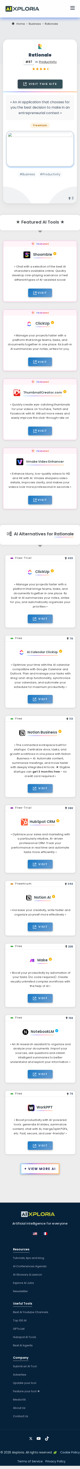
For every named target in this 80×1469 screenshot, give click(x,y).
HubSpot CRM (42, 821)
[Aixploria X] (31, 1437)
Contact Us (20, 1416)
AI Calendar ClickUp (42, 652)
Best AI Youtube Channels (30, 1312)
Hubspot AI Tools (24, 1337)
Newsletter (20, 1291)
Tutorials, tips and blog (28, 1258)
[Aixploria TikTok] (48, 1437)
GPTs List (19, 1329)
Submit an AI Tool (25, 1366)
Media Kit (19, 1400)
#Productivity (50, 174)
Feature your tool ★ (26, 1391)
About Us (19, 1408)
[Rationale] (40, 149)
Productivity (48, 62)
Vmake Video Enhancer (45, 461)
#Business (27, 174)
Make (42, 960)
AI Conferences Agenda (30, 1266)
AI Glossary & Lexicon (27, 1275)
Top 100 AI (19, 1320)
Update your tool (24, 1383)
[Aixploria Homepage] (24, 8)
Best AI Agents (23, 1345)
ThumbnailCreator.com (42, 392)
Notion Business (42, 732)
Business (35, 24)
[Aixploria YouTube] (39, 1437)
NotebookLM (42, 1031)
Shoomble (42, 254)
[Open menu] (72, 8)
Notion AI (42, 897)
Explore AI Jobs (23, 1283)
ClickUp (42, 323)
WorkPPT (44, 1107)
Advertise (19, 1375)
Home (20, 24)
